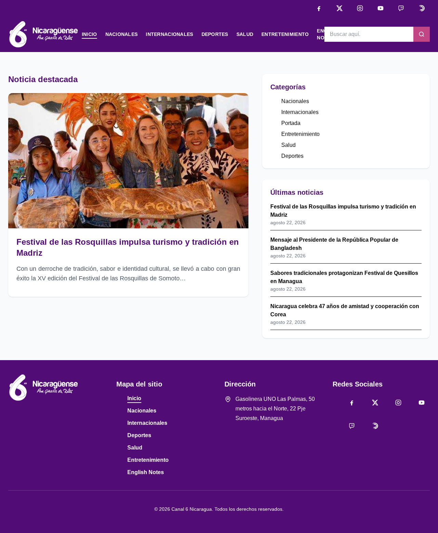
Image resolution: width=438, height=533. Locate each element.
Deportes (215, 34)
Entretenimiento (285, 34)
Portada (290, 123)
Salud (244, 34)
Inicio (89, 34)
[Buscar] (421, 34)
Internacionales (169, 34)
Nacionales (121, 34)
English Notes (145, 472)
